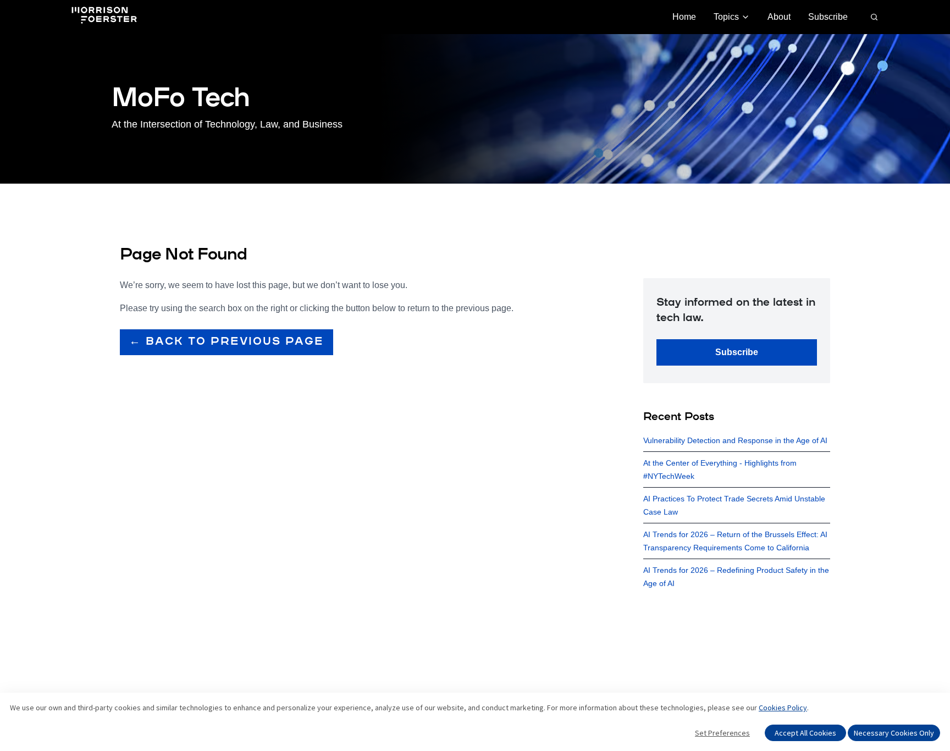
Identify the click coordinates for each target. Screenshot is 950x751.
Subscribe (828, 16)
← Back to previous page (226, 342)
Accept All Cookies (805, 733)
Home (684, 16)
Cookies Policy (783, 708)
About (779, 16)
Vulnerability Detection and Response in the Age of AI (735, 440)
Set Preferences (722, 733)
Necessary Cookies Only (894, 733)
